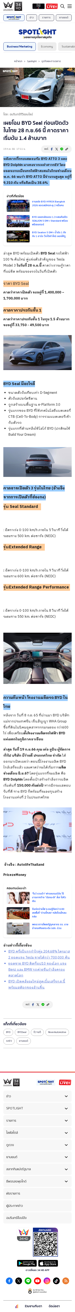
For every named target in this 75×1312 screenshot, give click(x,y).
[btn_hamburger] (69, 6)
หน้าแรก (18, 61)
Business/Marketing (19, 46)
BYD (44, 159)
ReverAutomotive (57, 1032)
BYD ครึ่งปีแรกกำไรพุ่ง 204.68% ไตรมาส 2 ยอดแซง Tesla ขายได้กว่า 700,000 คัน (39, 954)
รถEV (9, 1041)
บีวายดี (37, 1032)
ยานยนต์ (63, 17)
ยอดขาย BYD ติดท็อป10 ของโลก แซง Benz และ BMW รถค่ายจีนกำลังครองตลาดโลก (37, 970)
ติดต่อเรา (54, 1306)
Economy (47, 46)
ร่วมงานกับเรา (33, 1306)
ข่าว (32, 17)
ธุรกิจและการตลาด (51, 61)
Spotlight (32, 61)
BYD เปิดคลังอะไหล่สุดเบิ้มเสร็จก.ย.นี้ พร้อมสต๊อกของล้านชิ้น (36, 984)
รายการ (46, 17)
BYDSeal (22, 1032)
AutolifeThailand (31, 865)
